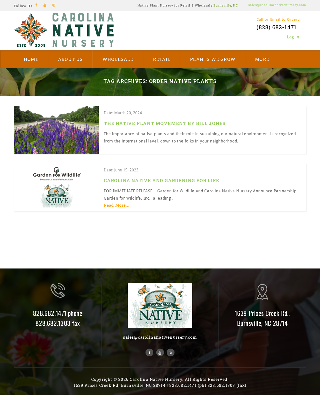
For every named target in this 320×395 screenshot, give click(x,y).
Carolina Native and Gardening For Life (161, 180)
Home (31, 59)
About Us (70, 59)
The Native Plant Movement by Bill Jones (165, 123)
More (262, 59)
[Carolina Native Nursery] (64, 29)
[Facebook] (36, 5)
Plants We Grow (213, 59)
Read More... (117, 205)
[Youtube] (45, 5)
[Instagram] (53, 5)
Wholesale (118, 59)
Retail (161, 59)
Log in (293, 37)
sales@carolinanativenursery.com (277, 5)
